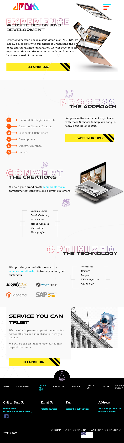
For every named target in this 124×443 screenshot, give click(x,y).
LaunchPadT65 (24, 386)
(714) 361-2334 (9, 408)
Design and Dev (42, 387)
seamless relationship (22, 271)
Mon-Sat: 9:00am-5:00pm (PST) (17, 411)
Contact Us (92, 386)
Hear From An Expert (90, 138)
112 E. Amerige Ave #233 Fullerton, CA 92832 (109, 410)
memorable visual (54, 186)
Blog (106, 386)
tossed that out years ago (77, 409)
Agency (76, 386)
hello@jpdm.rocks (49, 409)
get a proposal (34, 362)
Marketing (59, 386)
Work (6, 386)
